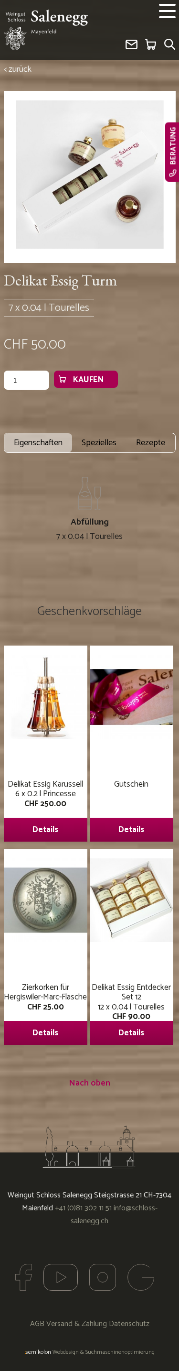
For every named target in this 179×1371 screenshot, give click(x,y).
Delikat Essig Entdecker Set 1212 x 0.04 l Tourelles (131, 1010)
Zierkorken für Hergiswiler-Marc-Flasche (45, 1010)
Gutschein (131, 807)
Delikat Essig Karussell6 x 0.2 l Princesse (45, 807)
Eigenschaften (38, 443)
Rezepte (150, 443)
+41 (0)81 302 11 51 (83, 1208)
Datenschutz (129, 1323)
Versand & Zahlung (76, 1323)
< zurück (18, 69)
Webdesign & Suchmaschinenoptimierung (90, 1352)
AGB (37, 1323)
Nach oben (89, 1083)
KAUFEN (88, 379)
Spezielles (99, 443)
